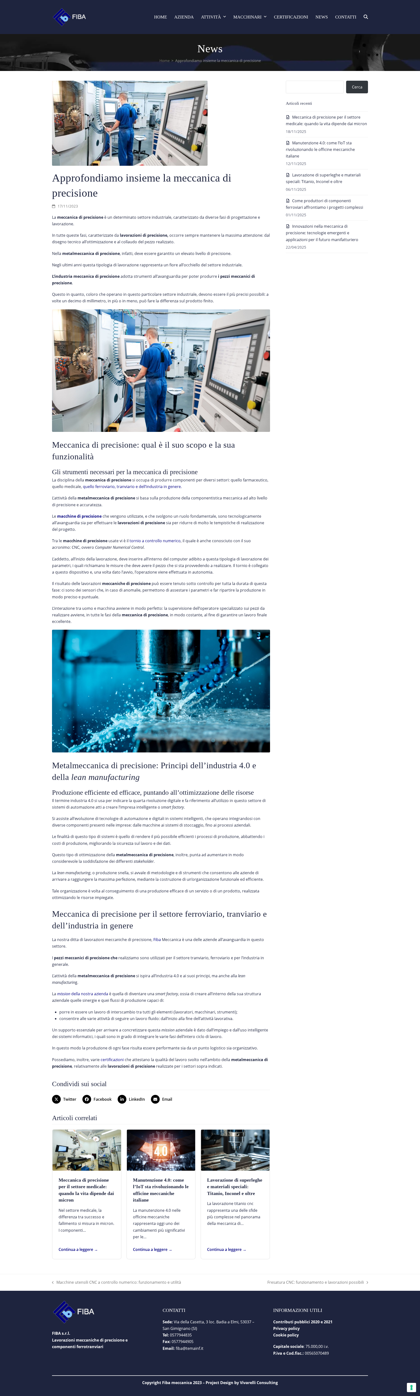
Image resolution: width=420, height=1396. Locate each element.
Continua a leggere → (78, 1249)
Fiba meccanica (177, 1382)
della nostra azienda (82, 993)
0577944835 (181, 1335)
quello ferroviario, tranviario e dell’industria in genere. (132, 486)
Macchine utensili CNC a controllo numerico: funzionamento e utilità (116, 1283)
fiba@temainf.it (189, 1348)
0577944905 (182, 1341)
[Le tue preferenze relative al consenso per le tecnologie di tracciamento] (411, 1387)
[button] (366, 17)
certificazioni (112, 1059)
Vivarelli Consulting (259, 1382)
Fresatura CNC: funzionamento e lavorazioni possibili (315, 1283)
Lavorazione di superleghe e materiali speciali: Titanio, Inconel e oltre (234, 1186)
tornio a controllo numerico (155, 540)
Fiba (157, 939)
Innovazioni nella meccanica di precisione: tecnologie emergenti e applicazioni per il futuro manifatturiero (322, 233)
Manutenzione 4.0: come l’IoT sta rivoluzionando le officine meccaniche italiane (320, 149)
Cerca (357, 87)
